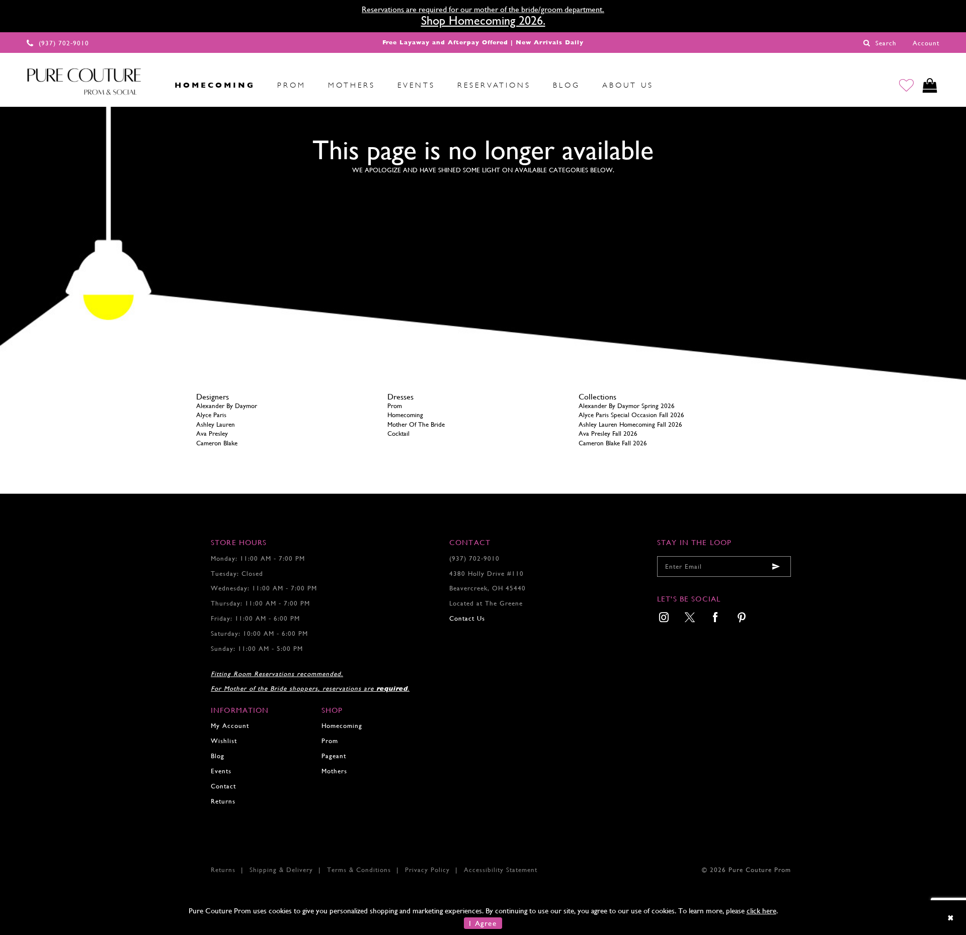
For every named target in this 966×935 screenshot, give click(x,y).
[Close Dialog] (951, 917)
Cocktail (398, 433)
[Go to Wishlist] (906, 85)
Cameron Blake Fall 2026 (613, 443)
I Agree (483, 923)
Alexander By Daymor (226, 406)
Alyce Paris (211, 415)
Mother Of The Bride (416, 424)
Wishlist (224, 741)
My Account (230, 725)
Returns (223, 801)
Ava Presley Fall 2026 (608, 433)
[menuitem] (152, 85)
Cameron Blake (216, 443)
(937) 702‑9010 (474, 558)
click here (761, 910)
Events (221, 771)
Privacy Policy (427, 870)
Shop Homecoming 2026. (483, 21)
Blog (217, 756)
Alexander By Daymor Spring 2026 (627, 406)
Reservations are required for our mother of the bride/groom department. (483, 9)
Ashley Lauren (215, 424)
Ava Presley (212, 433)
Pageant (333, 756)
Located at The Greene (486, 603)
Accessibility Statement (500, 870)
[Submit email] (776, 566)
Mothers (334, 771)
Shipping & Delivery (281, 870)
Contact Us (467, 618)
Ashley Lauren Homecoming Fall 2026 (630, 424)
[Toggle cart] (930, 85)
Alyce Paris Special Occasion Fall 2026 (631, 415)
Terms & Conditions (359, 870)
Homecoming (405, 415)
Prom (394, 406)
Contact (223, 786)
